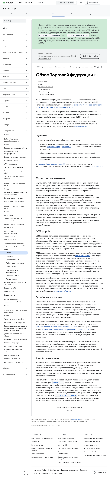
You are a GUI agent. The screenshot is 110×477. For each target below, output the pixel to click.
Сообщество (54, 470)
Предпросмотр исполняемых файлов (41, 449)
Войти (105, 3)
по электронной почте (62, 291)
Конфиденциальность (41, 473)
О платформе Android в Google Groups (66, 453)
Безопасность (41, 14)
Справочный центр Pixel (92, 442)
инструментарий (53, 147)
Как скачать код (37, 445)
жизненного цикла (82, 256)
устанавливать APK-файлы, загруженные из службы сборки (65, 329)
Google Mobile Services (92, 448)
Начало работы (24, 14)
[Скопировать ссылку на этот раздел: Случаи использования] (67, 178)
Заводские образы (37, 454)
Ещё (39, 3)
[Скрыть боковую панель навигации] (26, 473)
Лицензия (83, 470)
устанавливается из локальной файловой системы (56, 327)
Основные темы (58, 14)
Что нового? (7, 14)
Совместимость (77, 14)
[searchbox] (14, 21)
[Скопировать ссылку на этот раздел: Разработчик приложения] (64, 297)
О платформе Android (39, 470)
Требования (35, 442)
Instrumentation (97, 167)
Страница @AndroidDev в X (67, 442)
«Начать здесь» (80, 126)
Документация (24, 3)
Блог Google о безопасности (68, 448)
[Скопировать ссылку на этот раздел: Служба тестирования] (61, 358)
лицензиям (76, 419)
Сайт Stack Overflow (91, 452)
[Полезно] (98, 67)
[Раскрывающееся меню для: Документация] (33, 2)
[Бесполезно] (101, 67)
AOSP (38, 67)
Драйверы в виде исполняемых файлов (42, 458)
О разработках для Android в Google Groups (68, 458)
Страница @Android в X (66, 438)
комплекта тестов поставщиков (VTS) (57, 107)
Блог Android (62, 445)
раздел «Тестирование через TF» (52, 164)
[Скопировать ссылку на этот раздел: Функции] (49, 135)
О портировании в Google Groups (69, 462)
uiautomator (66, 147)
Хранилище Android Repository (42, 438)
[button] (12, 34)
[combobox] (66, 3)
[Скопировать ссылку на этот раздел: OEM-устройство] (56, 231)
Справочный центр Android (93, 438)
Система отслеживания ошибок (95, 455)
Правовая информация (69, 470)
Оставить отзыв (57, 473)
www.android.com (90, 445)
